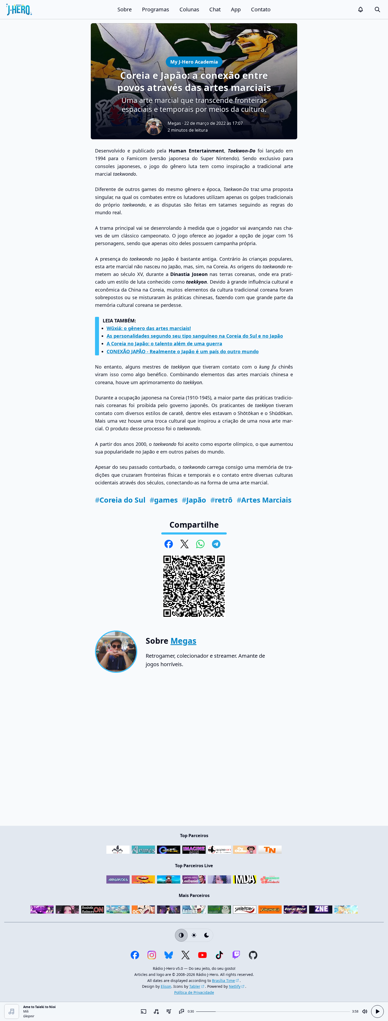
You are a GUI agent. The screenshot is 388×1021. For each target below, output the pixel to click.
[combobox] (156, 1011)
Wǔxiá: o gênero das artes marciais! (149, 328)
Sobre (124, 9)
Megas (174, 123)
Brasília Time (223, 980)
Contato (261, 9)
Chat (215, 9)
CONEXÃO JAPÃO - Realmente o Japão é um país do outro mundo (183, 351)
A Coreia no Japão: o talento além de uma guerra (164, 343)
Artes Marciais (264, 500)
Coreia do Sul (120, 500)
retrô (221, 500)
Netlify (234, 986)
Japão (194, 500)
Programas (155, 9)
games (164, 500)
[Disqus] (194, 751)
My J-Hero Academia (194, 61)
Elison (166, 986)
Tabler (194, 986)
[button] (360, 9)
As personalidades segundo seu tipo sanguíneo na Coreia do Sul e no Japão (195, 336)
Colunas (189, 9)
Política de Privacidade (194, 992)
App (236, 9)
